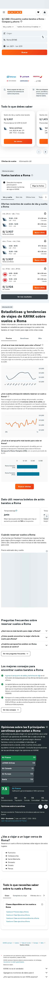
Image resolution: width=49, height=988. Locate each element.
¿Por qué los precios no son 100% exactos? (20, 977)
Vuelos (16, 943)
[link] (24, 486)
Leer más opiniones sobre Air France (14, 821)
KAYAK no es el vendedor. (13, 968)
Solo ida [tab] (19, 197)
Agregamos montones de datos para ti (18, 973)
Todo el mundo (26, 943)
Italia (42, 943)
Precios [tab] (9, 338)
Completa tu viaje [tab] (20, 896)
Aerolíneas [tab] (24, 338)
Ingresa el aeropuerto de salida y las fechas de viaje (23, 676)
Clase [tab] (7, 896)
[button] (3, 12)
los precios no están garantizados (13, 962)
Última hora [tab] (30, 197)
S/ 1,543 (5, 19)
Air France (16, 788)
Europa (36, 943)
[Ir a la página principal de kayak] (15, 12)
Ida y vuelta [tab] (7, 197)
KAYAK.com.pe (7, 943)
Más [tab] (40, 338)
